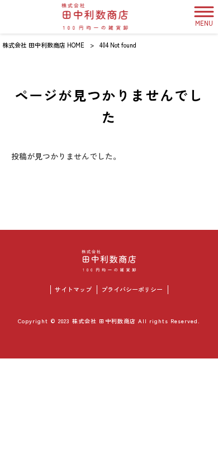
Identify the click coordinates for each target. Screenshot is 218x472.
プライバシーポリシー (132, 289)
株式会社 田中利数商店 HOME (43, 44)
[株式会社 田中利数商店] (95, 17)
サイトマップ (73, 289)
